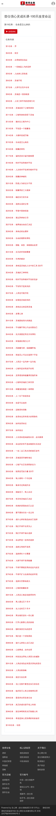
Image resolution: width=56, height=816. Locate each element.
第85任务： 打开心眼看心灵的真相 (20, 622)
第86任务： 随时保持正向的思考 (19, 629)
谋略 (4, 769)
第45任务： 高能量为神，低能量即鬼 (21, 348)
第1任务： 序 (11, 46)
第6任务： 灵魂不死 (14, 80)
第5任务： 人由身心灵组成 (16, 73)
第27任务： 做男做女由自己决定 (19, 224)
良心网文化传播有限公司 (26, 811)
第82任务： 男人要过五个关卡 (18, 601)
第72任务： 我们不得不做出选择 (19, 533)
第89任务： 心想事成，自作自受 (19, 649)
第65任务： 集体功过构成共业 (18, 485)
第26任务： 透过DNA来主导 (17, 217)
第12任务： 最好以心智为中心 (18, 121)
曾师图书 (6, 779)
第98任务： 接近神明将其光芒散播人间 (22, 711)
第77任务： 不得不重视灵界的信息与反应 (22, 567)
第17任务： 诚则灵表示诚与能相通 (20, 156)
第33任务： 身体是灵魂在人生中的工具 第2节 (24, 265)
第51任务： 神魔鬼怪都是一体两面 (20, 389)
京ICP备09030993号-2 (10, 813)
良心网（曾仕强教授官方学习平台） (26, 807)
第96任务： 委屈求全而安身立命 (19, 697)
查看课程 (12, 31)
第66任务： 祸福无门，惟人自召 (19, 492)
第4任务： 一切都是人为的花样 (18, 66)
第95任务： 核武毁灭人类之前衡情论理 (22, 690)
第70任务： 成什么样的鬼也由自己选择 (22, 519)
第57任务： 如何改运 (14, 430)
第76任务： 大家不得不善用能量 (19, 560)
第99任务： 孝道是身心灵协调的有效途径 (22, 718)
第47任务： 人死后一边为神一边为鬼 (21, 361)
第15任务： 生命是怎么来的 (17, 142)
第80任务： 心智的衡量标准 (17, 588)
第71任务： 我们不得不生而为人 (19, 526)
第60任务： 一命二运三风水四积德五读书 (22, 450)
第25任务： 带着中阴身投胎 (17, 210)
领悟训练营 (24, 753)
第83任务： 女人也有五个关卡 (18, 608)
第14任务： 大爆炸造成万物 (17, 135)
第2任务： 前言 (12, 53)
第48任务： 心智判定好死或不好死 (20, 368)
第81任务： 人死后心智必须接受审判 (21, 594)
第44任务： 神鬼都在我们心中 (18, 341)
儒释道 (5, 757)
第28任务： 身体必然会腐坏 (17, 231)
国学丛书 (6, 784)
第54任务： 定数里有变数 (16, 409)
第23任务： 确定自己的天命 (17, 197)
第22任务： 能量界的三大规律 (18, 190)
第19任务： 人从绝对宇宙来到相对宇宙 (22, 169)
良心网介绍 (42, 753)
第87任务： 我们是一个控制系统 (19, 636)
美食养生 (6, 788)
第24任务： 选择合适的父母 (17, 204)
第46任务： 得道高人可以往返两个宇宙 (22, 354)
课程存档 (46, 807)
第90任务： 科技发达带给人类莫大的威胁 (22, 656)
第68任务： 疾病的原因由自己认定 (20, 505)
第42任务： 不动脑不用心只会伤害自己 (22, 327)
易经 (4, 753)
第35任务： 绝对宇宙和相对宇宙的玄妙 (22, 279)
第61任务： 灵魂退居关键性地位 (19, 457)
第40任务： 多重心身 (14, 313)
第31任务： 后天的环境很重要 (18, 252)
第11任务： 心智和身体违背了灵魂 (20, 114)
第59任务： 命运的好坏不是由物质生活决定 (23, 444)
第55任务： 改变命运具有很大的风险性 (22, 416)
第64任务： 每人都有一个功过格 (19, 478)
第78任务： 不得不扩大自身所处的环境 (22, 574)
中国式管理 (6, 761)
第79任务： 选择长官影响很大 (18, 581)
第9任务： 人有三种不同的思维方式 (20, 101)
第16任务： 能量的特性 (15, 149)
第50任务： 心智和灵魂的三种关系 (20, 382)
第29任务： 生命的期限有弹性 (18, 238)
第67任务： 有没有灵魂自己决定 (19, 498)
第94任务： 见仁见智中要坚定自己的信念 (22, 684)
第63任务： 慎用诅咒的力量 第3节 (20, 471)
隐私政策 (41, 769)
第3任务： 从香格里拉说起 (16, 59)
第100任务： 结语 (13, 725)
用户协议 (41, 765)
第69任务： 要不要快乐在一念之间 (20, 512)
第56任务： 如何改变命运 (16, 423)
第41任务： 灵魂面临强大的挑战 (19, 320)
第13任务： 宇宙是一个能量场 (18, 128)
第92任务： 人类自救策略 (16, 670)
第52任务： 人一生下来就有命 (18, 396)
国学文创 (6, 792)
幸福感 (5, 765)
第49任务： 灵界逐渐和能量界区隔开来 (22, 375)
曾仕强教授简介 (44, 757)
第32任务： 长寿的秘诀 (15, 258)
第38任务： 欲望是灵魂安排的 (18, 300)
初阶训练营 (24, 757)
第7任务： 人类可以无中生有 (17, 87)
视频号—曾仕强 (26, 793)
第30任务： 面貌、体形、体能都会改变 (22, 245)
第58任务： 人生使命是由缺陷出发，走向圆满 (24, 437)
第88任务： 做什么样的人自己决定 (20, 642)
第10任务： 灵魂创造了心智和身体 (20, 107)
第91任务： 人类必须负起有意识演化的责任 (23, 663)
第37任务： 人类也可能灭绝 (17, 293)
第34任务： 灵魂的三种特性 (17, 272)
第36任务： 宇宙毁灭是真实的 (18, 286)
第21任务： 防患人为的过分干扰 (19, 183)
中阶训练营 (24, 761)
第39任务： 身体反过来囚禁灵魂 (19, 306)
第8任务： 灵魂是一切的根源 (17, 94)
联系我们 (41, 761)
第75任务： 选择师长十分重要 (18, 553)
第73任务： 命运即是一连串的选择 (20, 540)
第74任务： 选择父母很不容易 (18, 546)
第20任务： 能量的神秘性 (16, 176)
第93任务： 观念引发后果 (16, 677)
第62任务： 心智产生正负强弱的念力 (21, 464)
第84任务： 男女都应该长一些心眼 (20, 615)
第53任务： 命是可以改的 (16, 402)
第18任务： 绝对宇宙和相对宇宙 (19, 162)
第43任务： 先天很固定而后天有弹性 (21, 334)
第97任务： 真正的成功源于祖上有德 (21, 704)
